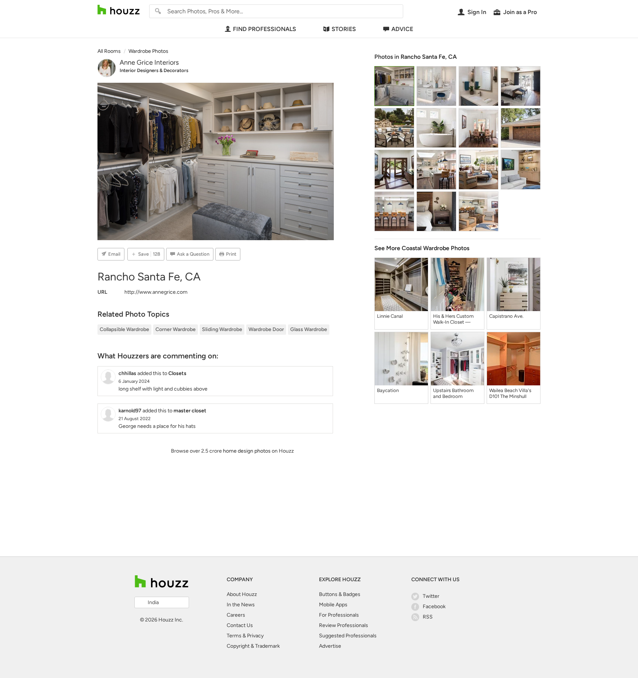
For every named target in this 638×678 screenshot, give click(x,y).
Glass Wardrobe (308, 329)
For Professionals (339, 615)
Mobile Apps (333, 605)
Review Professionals (343, 625)
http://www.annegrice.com (156, 292)
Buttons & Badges (339, 594)
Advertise (330, 646)
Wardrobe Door (266, 329)
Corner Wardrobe (175, 329)
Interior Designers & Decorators (154, 70)
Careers (236, 615)
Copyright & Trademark (253, 646)
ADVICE (402, 29)
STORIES (344, 29)
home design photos (247, 451)
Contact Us (240, 625)
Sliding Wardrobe (222, 329)
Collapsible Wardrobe (124, 329)
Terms (234, 636)
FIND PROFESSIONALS (264, 29)
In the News (241, 605)
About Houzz (242, 594)
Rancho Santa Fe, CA (429, 56)
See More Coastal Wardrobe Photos (421, 248)
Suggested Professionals (348, 636)
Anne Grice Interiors (149, 62)
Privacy (255, 636)
